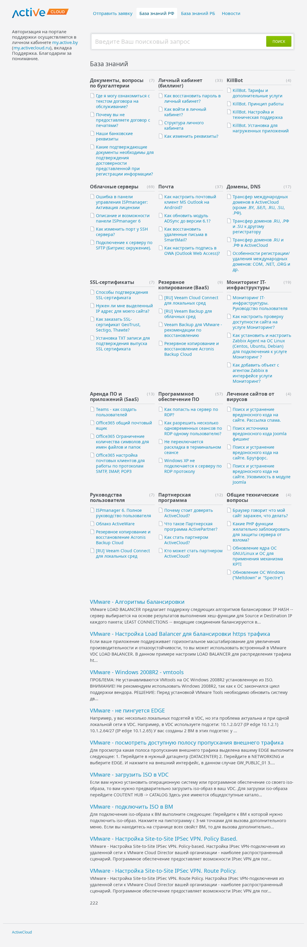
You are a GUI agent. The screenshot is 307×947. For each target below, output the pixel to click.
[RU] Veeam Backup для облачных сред (188, 313)
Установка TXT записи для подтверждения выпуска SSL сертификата (123, 343)
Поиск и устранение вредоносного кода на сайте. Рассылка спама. (257, 414)
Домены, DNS (244, 186)
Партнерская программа (174, 497)
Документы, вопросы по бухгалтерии (117, 83)
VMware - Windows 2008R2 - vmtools (137, 672)
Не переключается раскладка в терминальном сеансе (192, 447)
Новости (231, 13)
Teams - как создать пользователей (116, 411)
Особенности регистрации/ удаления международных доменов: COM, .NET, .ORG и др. (261, 261)
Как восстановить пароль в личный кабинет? (192, 98)
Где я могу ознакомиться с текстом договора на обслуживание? (123, 101)
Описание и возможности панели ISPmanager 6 (123, 218)
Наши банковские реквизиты (114, 136)
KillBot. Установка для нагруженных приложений (261, 128)
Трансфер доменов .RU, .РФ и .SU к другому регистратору (261, 226)
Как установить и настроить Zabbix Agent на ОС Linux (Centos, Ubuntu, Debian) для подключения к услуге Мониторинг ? (262, 346)
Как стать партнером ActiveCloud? (186, 539)
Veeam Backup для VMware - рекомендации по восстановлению (193, 330)
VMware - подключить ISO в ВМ (131, 806)
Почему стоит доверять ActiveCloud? (188, 512)
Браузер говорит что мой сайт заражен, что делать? (260, 512)
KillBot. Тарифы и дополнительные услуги (257, 93)
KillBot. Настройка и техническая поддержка (258, 114)
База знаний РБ (198, 13)
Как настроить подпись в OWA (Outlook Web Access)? (192, 250)
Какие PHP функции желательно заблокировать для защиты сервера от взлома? (261, 532)
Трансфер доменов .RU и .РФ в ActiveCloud (258, 242)
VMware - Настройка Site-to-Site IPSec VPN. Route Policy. (163, 870)
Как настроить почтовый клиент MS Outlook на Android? (190, 202)
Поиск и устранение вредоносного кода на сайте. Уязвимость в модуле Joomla (262, 474)
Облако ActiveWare (115, 524)
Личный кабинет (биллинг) (180, 83)
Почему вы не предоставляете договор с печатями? (123, 120)
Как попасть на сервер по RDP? (191, 411)
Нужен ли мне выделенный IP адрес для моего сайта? (124, 308)
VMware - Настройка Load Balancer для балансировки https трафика (180, 633)
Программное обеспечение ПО (178, 397)
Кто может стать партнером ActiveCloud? (193, 553)
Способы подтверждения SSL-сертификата (122, 294)
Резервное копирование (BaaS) (183, 285)
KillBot (235, 80)
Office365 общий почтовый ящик (124, 425)
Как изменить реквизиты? (191, 136)
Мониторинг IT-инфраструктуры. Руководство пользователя (260, 303)
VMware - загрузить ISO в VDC (129, 774)
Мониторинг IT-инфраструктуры (248, 285)
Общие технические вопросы (253, 497)
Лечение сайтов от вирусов (250, 397)
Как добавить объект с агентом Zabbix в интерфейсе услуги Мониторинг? (256, 373)
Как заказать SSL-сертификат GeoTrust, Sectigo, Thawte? (118, 324)
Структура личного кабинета (184, 125)
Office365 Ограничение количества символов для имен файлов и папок (122, 441)
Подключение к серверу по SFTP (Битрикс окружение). (124, 245)
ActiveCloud (22, 932)
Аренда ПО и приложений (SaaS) (114, 397)
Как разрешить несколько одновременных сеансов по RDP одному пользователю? (193, 428)
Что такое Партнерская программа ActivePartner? (190, 526)
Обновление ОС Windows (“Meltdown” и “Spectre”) (259, 574)
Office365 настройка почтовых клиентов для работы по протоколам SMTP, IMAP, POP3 (120, 463)
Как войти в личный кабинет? (185, 111)
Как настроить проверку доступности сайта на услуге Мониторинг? (258, 322)
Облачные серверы (114, 186)
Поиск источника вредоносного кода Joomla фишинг (260, 433)
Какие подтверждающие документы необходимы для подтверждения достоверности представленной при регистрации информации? (125, 160)
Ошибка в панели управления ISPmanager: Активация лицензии (122, 202)
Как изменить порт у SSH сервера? (122, 231)
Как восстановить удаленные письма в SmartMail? (185, 234)
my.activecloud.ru (31, 48)
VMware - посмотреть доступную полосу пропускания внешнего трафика (187, 742)
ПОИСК (279, 41)
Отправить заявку (113, 13)
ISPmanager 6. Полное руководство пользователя (123, 512)
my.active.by (65, 42)
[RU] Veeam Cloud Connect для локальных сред (191, 300)
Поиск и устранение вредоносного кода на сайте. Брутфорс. (255, 452)
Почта (166, 186)
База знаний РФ (156, 13)
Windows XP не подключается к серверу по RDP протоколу (193, 466)
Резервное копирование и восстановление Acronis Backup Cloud (191, 349)
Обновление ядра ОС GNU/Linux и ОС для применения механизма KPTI (258, 556)
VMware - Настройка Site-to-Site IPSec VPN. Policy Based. (163, 838)
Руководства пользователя (107, 497)
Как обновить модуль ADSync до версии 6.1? (187, 218)
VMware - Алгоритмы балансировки (137, 601)
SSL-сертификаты (112, 282)
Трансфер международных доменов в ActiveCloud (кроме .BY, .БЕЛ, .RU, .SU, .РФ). (260, 205)
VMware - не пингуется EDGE (127, 710)
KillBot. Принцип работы (258, 104)
